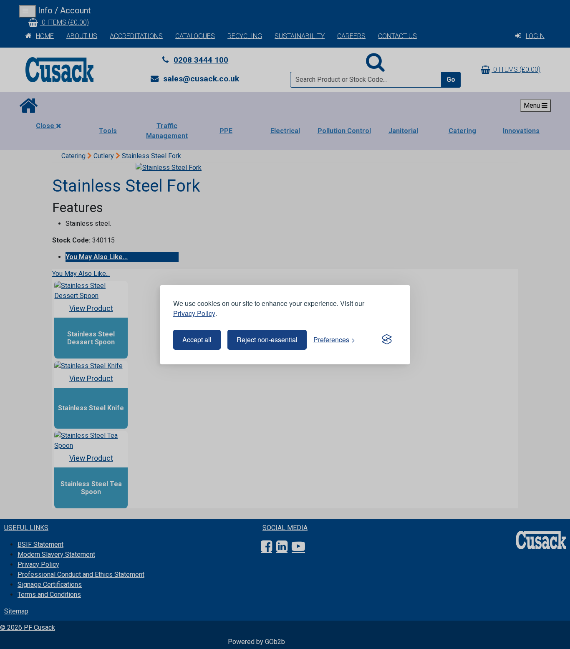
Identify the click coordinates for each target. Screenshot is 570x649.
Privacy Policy (194, 313)
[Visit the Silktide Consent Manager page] (387, 340)
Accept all (197, 339)
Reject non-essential (267, 339)
